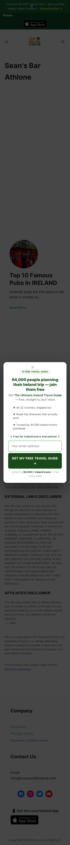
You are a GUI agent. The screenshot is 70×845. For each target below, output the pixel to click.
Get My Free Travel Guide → (35, 460)
